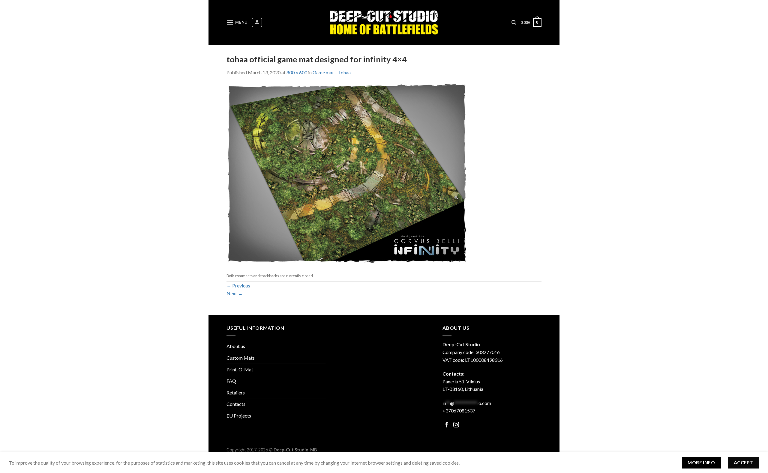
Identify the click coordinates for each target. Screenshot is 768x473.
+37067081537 (458, 410)
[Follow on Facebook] (447, 425)
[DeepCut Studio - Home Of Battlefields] (384, 22)
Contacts (235, 404)
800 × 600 (296, 72)
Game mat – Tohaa (332, 72)
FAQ (231, 381)
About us (235, 346)
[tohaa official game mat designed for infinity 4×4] (346, 173)
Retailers (235, 392)
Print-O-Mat (239, 369)
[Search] (514, 22)
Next (234, 293)
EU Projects (238, 415)
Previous (238, 285)
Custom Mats (240, 358)
